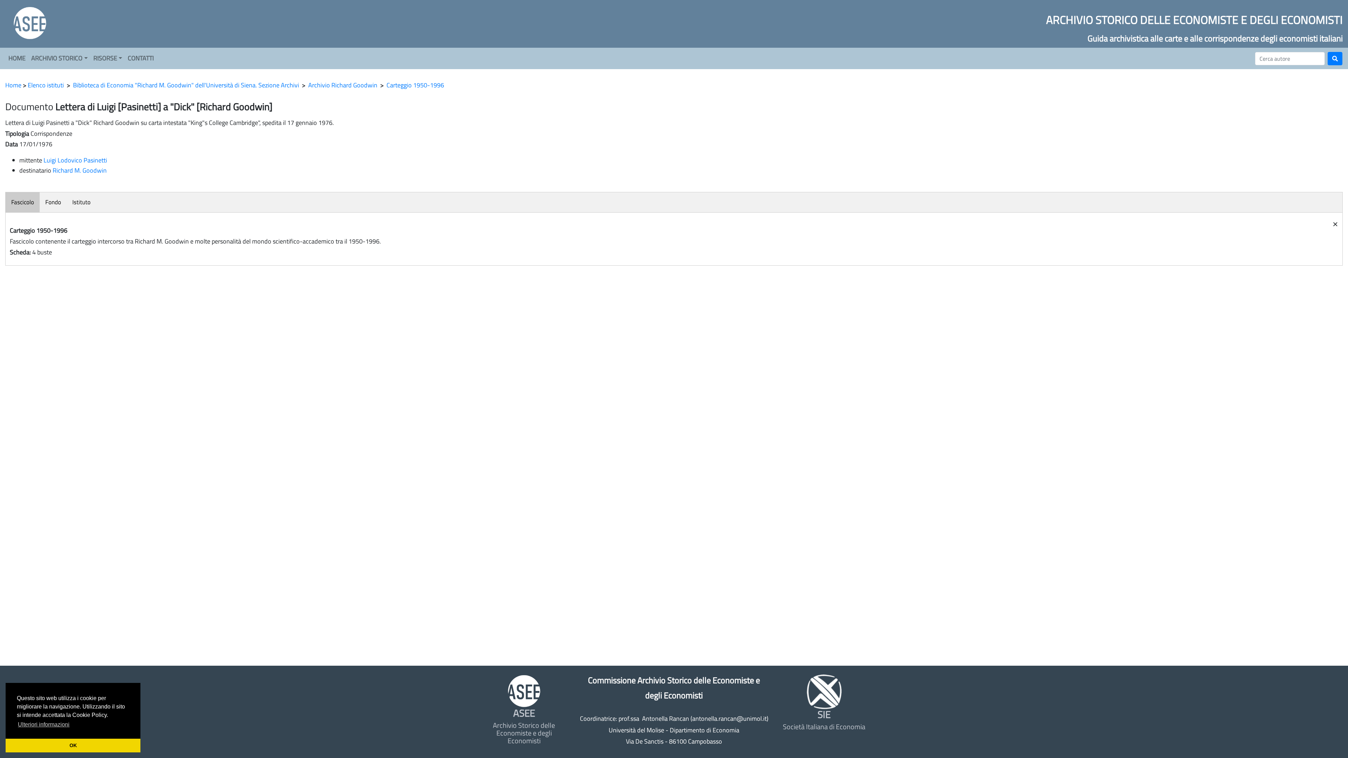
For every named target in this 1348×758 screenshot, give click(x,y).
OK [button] (73, 745)
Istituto (81, 202)
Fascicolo (22, 202)
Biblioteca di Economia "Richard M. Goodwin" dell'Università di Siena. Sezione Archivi (186, 85)
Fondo (53, 202)
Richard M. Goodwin (80, 170)
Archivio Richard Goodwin (342, 85)
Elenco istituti (46, 85)
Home (13, 85)
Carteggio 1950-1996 (415, 85)
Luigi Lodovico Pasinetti (75, 160)
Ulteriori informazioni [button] (44, 724)
